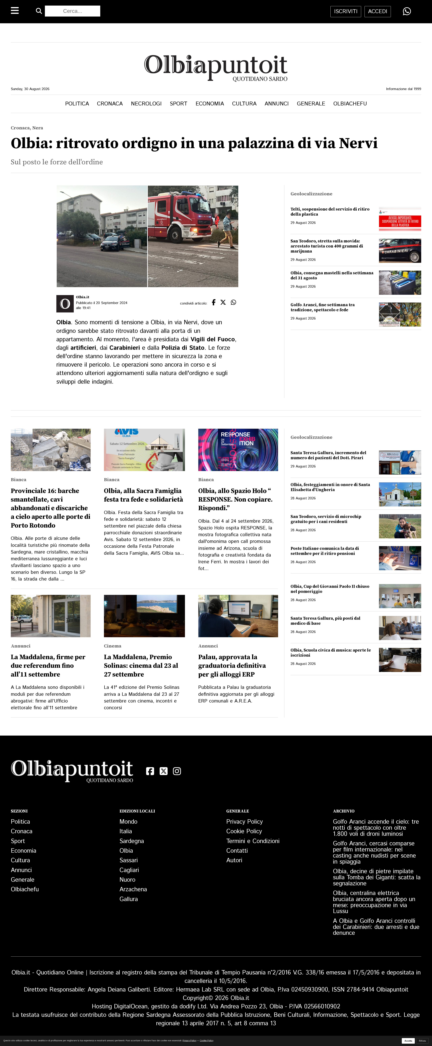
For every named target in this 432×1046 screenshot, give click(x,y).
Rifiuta (422, 1041)
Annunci (277, 104)
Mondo (128, 822)
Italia (125, 831)
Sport (178, 104)
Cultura (244, 104)
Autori (234, 860)
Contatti (237, 851)
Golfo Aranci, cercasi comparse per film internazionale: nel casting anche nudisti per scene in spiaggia (374, 852)
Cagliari (129, 870)
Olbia (126, 851)
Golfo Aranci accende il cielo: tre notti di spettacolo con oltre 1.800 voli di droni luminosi (376, 828)
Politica (77, 104)
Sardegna (131, 841)
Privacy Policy (244, 822)
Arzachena (133, 889)
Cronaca (110, 104)
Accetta (408, 1041)
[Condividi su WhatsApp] (407, 11)
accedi (377, 12)
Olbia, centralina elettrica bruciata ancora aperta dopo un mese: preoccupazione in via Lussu (374, 902)
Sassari (128, 860)
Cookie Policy (244, 831)
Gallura (128, 899)
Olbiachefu (350, 104)
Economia (210, 104)
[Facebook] (150, 771)
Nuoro (127, 880)
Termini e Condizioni (253, 841)
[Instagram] (177, 771)
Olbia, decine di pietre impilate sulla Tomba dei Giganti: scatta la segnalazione (377, 877)
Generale (311, 104)
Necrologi (146, 104)
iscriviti (346, 12)
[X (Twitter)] (163, 771)
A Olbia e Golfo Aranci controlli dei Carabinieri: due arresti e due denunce (376, 927)
